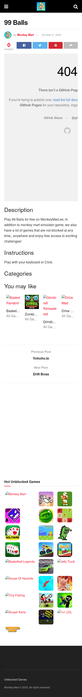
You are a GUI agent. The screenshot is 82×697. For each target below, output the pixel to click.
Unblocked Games (15, 679)
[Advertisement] (41, 430)
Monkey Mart (25, 35)
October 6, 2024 (51, 35)
